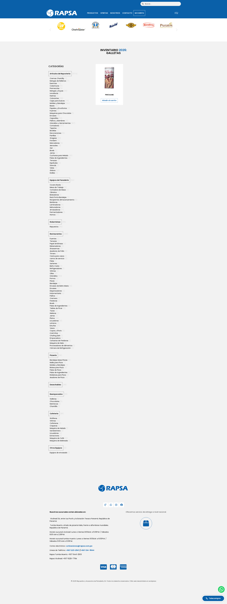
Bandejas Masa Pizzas (58, 360)
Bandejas (53, 283)
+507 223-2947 (72, 550)
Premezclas (54, 88)
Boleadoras (54, 195)
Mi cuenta (139, 13)
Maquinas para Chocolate (60, 113)
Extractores (54, 436)
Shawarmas (54, 248)
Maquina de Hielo (57, 343)
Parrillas (53, 135)
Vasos (52, 328)
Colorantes (54, 98)
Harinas (53, 96)
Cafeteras (54, 423)
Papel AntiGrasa (56, 243)
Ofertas (104, 13)
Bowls (52, 150)
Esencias (53, 83)
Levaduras (54, 93)
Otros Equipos (56, 448)
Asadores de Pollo (57, 251)
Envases (53, 116)
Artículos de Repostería (60, 73)
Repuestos (54, 226)
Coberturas (54, 86)
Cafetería (54, 413)
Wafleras (53, 418)
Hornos (52, 215)
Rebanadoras (55, 246)
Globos (52, 170)
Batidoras (53, 202)
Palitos (52, 296)
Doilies (52, 173)
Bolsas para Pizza (57, 367)
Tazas (52, 311)
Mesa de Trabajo (56, 187)
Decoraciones (55, 133)
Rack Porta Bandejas (58, 197)
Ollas (52, 273)
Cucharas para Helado (59, 155)
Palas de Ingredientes (58, 158)
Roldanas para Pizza (58, 375)
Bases (52, 106)
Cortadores (54, 125)
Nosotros (115, 13)
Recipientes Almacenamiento (62, 200)
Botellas (53, 130)
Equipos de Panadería (59, 180)
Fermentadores (56, 212)
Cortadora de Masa (58, 190)
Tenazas (53, 160)
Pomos (52, 278)
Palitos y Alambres (57, 120)
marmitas (54, 333)
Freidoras (53, 301)
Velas (52, 168)
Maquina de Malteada (59, 440)
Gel (51, 148)
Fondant (53, 140)
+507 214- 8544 (87, 550)
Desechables (55, 384)
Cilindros (53, 192)
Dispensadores (56, 291)
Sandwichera (55, 431)
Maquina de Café (57, 438)
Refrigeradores (56, 268)
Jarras (52, 153)
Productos (92, 13)
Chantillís (53, 406)
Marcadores (55, 143)
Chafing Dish (55, 335)
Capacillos (54, 118)
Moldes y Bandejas (57, 103)
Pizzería (53, 355)
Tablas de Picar (56, 308)
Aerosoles (54, 145)
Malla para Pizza (56, 362)
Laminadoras (55, 205)
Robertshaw (55, 222)
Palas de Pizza (55, 370)
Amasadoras (55, 210)
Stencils (53, 165)
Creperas (53, 426)
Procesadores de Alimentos (61, 345)
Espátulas (54, 163)
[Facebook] (121, 505)
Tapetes (53, 128)
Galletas (53, 399)
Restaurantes (56, 234)
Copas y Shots (56, 330)
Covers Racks (55, 185)
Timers (52, 253)
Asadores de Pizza (57, 377)
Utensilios (53, 276)
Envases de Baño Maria (59, 286)
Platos (52, 318)
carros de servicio (57, 258)
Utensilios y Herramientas (60, 123)
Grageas (53, 138)
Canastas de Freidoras (59, 340)
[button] (50, 30)
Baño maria (54, 266)
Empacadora (55, 338)
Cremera (53, 298)
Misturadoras (55, 207)
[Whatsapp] (111, 505)
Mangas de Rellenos (58, 81)
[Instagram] (116, 505)
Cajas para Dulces (57, 101)
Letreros (53, 323)
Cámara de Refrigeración (60, 348)
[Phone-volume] (105, 505)
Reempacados (56, 394)
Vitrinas (53, 271)
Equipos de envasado (58, 452)
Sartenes (53, 263)
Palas (52, 261)
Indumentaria (55, 293)
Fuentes (53, 111)
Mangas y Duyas (56, 91)
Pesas (52, 281)
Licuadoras (54, 321)
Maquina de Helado (58, 428)
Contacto (127, 13)
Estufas (53, 326)
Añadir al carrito (109, 100)
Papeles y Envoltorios (58, 108)
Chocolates (54, 401)
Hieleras (53, 313)
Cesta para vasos (57, 256)
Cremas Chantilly (57, 78)
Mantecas (54, 404)
